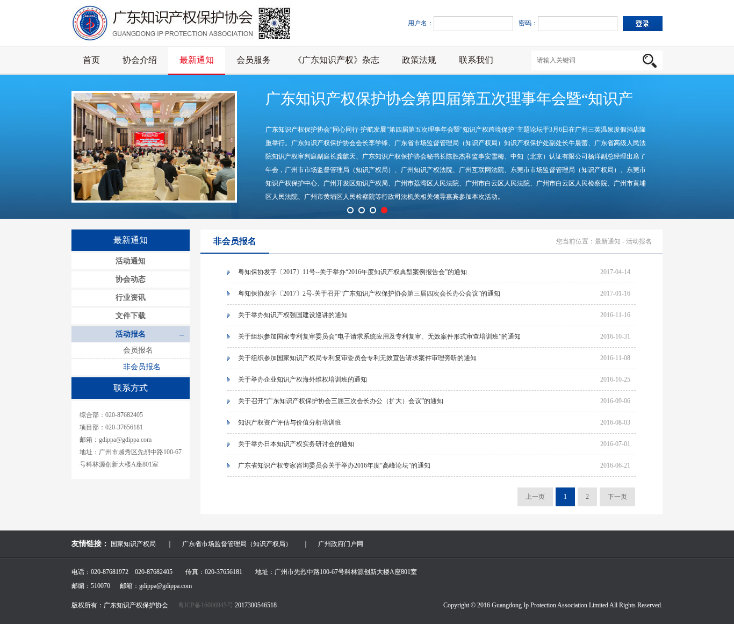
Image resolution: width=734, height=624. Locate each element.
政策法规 (419, 59)
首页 (91, 59)
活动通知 (131, 261)
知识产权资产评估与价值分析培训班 (289, 422)
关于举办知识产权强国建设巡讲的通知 (293, 315)
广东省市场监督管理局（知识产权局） (237, 544)
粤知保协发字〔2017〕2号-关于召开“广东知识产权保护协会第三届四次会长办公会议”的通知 (369, 293)
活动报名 (131, 334)
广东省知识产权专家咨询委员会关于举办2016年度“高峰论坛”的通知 (334, 465)
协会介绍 (140, 59)
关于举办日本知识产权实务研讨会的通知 (296, 444)
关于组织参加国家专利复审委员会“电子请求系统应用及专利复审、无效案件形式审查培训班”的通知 (379, 336)
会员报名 (138, 350)
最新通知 (196, 59)
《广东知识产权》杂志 (336, 59)
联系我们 (476, 59)
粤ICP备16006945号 (206, 605)
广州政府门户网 (340, 544)
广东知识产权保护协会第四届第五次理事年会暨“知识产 (449, 98)
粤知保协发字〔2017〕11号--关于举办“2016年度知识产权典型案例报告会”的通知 (352, 272)
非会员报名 (142, 367)
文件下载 (131, 316)
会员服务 (253, 59)
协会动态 (131, 279)
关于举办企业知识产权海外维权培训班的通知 (302, 379)
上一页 (535, 496)
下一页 (617, 496)
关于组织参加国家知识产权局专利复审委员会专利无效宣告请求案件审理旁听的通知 (357, 358)
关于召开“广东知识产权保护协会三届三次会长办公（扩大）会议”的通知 (340, 401)
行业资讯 (131, 297)
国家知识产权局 (133, 544)
